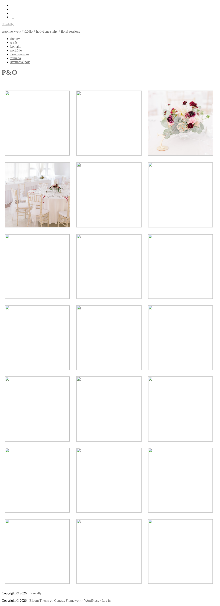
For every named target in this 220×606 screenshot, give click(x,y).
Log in (106, 600)
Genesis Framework (67, 600)
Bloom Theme (39, 600)
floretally (8, 24)
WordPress (91, 600)
